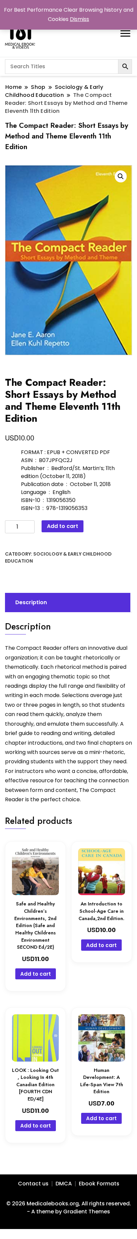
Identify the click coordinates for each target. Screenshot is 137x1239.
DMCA (64, 1183)
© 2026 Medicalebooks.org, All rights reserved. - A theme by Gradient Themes (68, 1207)
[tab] (66, 602)
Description (31, 602)
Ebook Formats (99, 1183)
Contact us (33, 1183)
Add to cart (62, 526)
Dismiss (79, 19)
